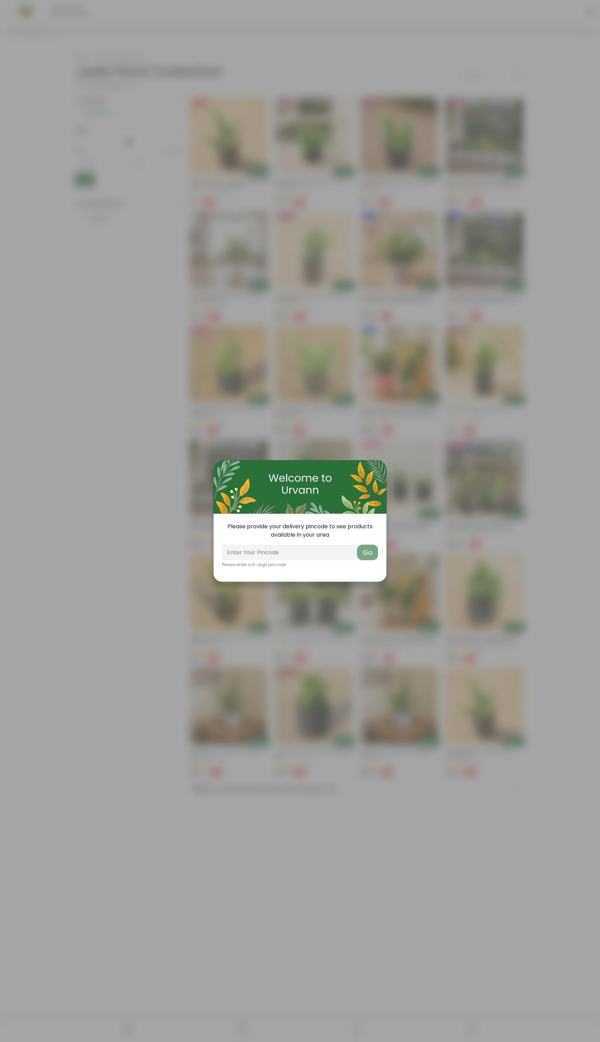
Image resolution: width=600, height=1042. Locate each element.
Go (367, 552)
